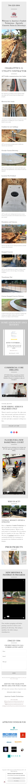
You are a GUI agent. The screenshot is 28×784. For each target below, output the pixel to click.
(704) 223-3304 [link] (14, 699)
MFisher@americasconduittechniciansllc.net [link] (14, 701)
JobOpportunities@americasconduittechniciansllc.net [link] (14, 706)
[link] (14, 14)
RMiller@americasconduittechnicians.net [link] (14, 704)
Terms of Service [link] (13, 678)
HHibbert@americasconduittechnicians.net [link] (14, 702)
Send (14, 673)
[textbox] (14, 651)
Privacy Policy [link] (22, 677)
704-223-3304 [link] (14, 5)
